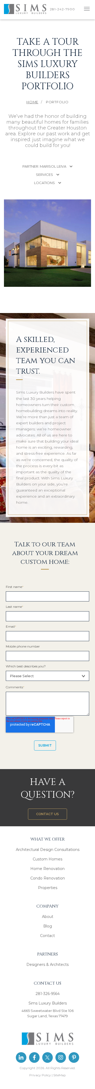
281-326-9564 (48, 993)
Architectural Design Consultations (47, 849)
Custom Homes (47, 859)
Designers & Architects (47, 964)
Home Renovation (47, 868)
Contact (47, 935)
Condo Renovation (47, 878)
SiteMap (59, 1075)
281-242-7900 (63, 9)
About (47, 916)
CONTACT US (47, 814)
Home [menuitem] (32, 102)
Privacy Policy (40, 1075)
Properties (47, 887)
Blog (47, 926)
